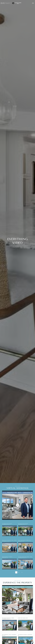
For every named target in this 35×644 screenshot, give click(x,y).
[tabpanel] (17, 546)
